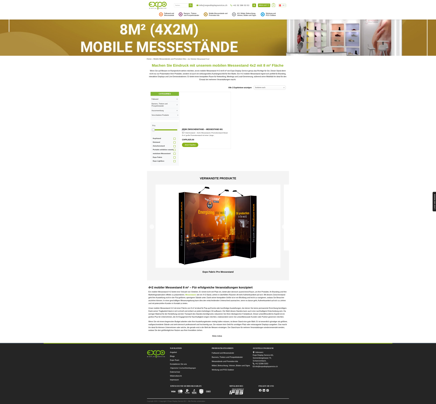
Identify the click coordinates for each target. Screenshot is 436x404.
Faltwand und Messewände (223, 353)
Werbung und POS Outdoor (223, 370)
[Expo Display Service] (158, 6)
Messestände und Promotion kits (225, 361)
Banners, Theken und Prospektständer (227, 357)
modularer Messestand (162, 153)
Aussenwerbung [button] (158, 110)
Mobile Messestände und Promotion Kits (169, 59)
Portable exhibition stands (163, 150)
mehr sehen (217, 336)
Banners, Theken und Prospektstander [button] (159, 105)
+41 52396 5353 (261, 364)
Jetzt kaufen (190, 145)
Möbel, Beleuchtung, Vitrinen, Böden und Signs (231, 366)
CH (283, 5)
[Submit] (191, 5)
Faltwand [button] (156, 99)
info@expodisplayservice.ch (266, 366)
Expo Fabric (157, 157)
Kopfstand (157, 138)
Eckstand (156, 142)
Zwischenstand (159, 146)
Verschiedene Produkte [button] (161, 115)
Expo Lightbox (158, 161)
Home (149, 59)
